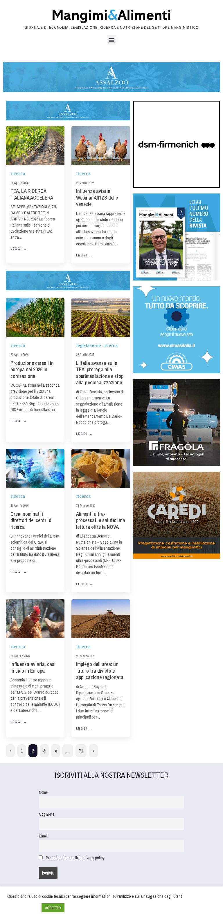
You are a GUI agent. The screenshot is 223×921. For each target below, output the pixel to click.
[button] (111, 40)
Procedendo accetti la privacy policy (75, 857)
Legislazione (88, 345)
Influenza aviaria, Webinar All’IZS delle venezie (97, 197)
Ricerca (17, 173)
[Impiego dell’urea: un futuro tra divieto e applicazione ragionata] (100, 618)
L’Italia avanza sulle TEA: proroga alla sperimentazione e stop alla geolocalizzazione (99, 372)
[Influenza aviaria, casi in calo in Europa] (35, 618)
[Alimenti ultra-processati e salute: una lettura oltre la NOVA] (100, 468)
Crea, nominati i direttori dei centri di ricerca (31, 520)
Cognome (47, 814)
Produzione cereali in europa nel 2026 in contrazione (32, 369)
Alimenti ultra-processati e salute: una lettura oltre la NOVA (100, 520)
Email (43, 836)
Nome (43, 792)
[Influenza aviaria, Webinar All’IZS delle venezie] (100, 145)
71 (81, 751)
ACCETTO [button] (53, 907)
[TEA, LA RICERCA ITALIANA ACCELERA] (35, 145)
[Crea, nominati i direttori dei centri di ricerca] (35, 468)
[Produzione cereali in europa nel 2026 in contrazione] (35, 317)
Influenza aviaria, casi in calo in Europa (32, 667)
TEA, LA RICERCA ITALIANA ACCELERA (31, 194)
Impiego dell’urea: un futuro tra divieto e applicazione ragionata (99, 671)
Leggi (18, 249)
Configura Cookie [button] (23, 908)
